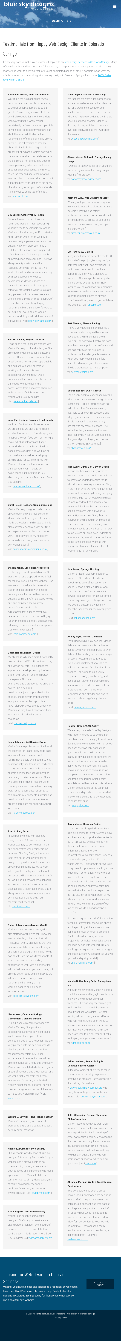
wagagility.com (80, 805)
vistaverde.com (21, 196)
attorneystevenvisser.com (86, 179)
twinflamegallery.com (40, 1237)
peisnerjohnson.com (85, 707)
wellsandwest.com (77, 1239)
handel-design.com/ (25, 723)
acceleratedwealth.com (25, 995)
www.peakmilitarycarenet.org (86, 1087)
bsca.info (90, 1163)
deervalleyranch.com (40, 320)
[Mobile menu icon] (115, 6)
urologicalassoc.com (24, 634)
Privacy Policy (61, 1318)
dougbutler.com (81, 1042)
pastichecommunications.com (30, 549)
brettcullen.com (21, 906)
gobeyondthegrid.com (25, 401)
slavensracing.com (82, 371)
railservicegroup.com (24, 812)
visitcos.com (15, 1098)
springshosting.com (84, 617)
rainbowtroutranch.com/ (26, 486)
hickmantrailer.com (82, 962)
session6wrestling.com (85, 138)
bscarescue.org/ (81, 448)
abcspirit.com (95, 304)
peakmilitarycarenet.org (93, 1096)
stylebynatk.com (41, 1192)
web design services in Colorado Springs (87, 62)
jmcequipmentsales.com (86, 233)
